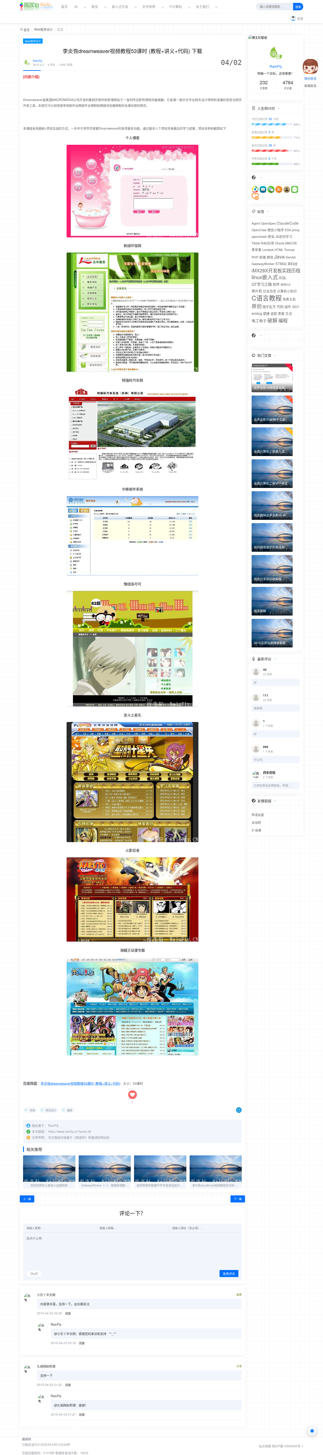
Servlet (291, 257)
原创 (257, 305)
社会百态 (269, 291)
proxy (295, 229)
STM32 (281, 263)
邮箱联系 (310, 86)
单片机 (257, 290)
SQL (283, 277)
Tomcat (289, 249)
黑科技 (293, 263)
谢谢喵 (258, 708)
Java (279, 256)
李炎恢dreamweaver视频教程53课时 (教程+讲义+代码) (80, 1083)
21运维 (256, 830)
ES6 (288, 229)
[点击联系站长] (310, 62)
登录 (300, 18)
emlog (257, 313)
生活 (288, 313)
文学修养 (148, 6)
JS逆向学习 (283, 236)
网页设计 (51, 1110)
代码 (280, 306)
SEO (295, 306)
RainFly (37, 60)
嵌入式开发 (120, 6)
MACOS (291, 243)
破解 (272, 320)
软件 (276, 284)
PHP (255, 257)
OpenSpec (268, 223)
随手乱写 (269, 306)
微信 (270, 257)
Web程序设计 (43, 29)
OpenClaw (259, 229)
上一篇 (27, 1199)
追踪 (273, 313)
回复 (68, 1313)
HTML (278, 249)
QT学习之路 (262, 284)
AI (76, 6)
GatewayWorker (263, 263)
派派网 (256, 822)
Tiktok (256, 243)
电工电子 (259, 320)
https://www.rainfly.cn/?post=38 (69, 1131)
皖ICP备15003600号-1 (287, 1446)
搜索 (298, 7)
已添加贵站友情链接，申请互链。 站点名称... (272, 785)
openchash (259, 236)
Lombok (268, 249)
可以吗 (258, 759)
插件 (288, 306)
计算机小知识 (287, 291)
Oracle (279, 243)
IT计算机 (175, 6)
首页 (64, 6)
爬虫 (94, 6)
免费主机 (289, 299)
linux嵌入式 (265, 277)
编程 (69, 1110)
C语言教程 (267, 297)
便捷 (266, 313)
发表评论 (229, 1273)
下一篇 (238, 1199)
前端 (262, 257)
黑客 (281, 313)
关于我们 (203, 6)
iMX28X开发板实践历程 (276, 270)
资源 (32, 1110)
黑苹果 (256, 249)
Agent (256, 223)
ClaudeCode (288, 223)
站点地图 (265, 1446)
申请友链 (258, 814)
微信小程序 (275, 229)
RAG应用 (267, 243)
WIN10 (285, 284)
